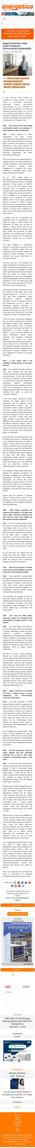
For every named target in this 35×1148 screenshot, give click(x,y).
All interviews (17, 1102)
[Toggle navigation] (4, 19)
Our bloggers (17, 970)
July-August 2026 (17, 921)
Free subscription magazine (18, 914)
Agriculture (7, 87)
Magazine (17, 1124)
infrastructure (17, 84)
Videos (17, 1126)
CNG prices (26, 84)
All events (17, 1036)
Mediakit (18, 1117)
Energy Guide (17, 905)
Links (17, 1129)
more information (17, 1033)
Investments (8, 84)
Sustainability (24, 78)
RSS (17, 1131)
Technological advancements (13, 81)
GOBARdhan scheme (18, 87)
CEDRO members (20, 1144)
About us (18, 1115)
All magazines (28, 964)
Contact (17, 1120)
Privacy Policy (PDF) (9, 1142)
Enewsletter (18, 1122)
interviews (10, 78)
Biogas (17, 78)
